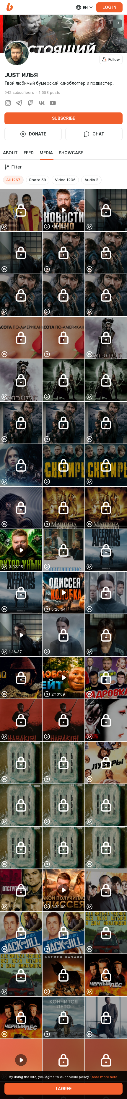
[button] (9, 7)
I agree (63, 1088)
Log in (109, 7)
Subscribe (63, 118)
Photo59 (37, 179)
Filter (17, 167)
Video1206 (65, 179)
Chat (98, 134)
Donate (37, 134)
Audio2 (91, 179)
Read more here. (104, 1077)
